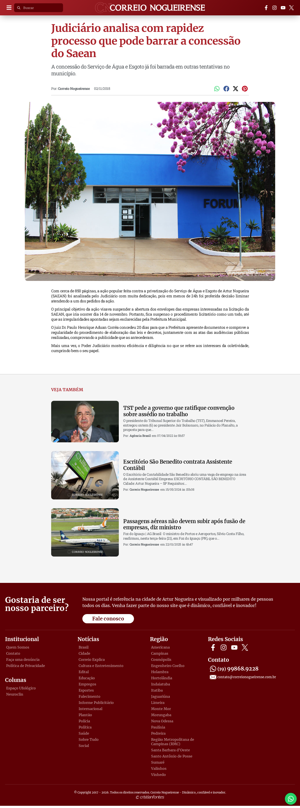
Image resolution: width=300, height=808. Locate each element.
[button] (9, 8)
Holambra (159, 672)
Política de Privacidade (25, 665)
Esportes (86, 690)
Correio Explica (92, 659)
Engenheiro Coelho (167, 665)
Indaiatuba (160, 684)
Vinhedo (158, 774)
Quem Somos (17, 647)
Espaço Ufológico (21, 688)
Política (85, 727)
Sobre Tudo (89, 739)
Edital (84, 672)
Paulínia (158, 727)
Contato (13, 653)
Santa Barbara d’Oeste (170, 750)
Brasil (84, 647)
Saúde (84, 733)
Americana (160, 647)
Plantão (85, 715)
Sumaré (157, 762)
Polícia (84, 721)
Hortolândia (161, 678)
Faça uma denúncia (23, 659)
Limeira (157, 702)
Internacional (90, 709)
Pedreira (158, 733)
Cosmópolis (161, 659)
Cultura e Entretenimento (101, 665)
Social (84, 745)
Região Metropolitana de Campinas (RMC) (172, 741)
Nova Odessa (162, 721)
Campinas (159, 653)
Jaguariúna (160, 696)
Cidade (84, 653)
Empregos (87, 684)
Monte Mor (161, 709)
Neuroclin (14, 694)
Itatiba (157, 690)
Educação (87, 678)
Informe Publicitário (96, 702)
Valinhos (158, 768)
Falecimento (89, 696)
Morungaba (161, 715)
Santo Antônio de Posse (171, 756)
